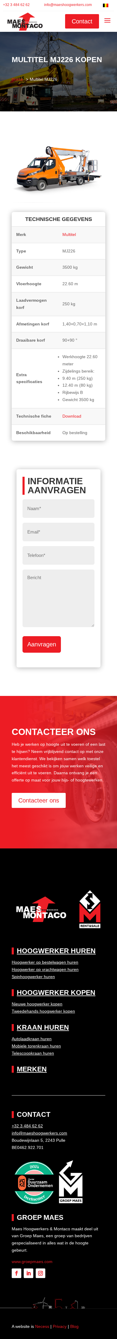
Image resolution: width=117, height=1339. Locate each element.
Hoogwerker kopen (56, 992)
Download (71, 416)
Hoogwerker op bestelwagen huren (45, 962)
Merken (32, 1069)
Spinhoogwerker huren (33, 976)
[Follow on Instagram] (40, 1273)
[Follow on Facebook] (16, 1273)
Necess (42, 1326)
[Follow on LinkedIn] (28, 1273)
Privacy (60, 1326)
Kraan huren (43, 1027)
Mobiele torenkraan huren (36, 1046)
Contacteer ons (38, 800)
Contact (82, 21)
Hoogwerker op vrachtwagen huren (45, 969)
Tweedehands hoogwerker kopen (43, 1011)
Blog (74, 1326)
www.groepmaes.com (32, 1261)
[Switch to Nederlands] (105, 5)
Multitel (69, 234)
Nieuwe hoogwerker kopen (37, 1004)
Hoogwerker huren (56, 951)
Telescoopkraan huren (33, 1053)
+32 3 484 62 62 (16, 5)
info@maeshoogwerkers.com (68, 5)
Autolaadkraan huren (32, 1038)
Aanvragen (41, 644)
